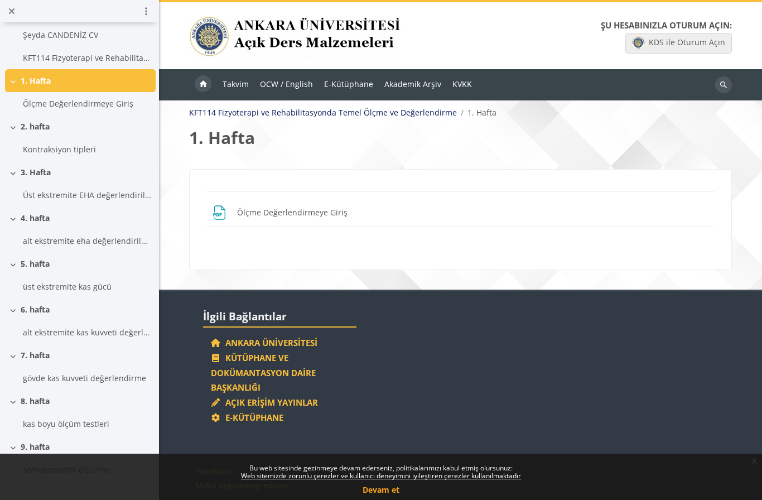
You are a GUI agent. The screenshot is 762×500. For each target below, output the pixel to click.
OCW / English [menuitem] (286, 84)
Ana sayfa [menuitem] (203, 84)
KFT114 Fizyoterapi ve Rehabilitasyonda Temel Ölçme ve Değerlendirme (323, 113)
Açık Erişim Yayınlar (270, 402)
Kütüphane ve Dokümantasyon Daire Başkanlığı (263, 372)
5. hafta (35, 263)
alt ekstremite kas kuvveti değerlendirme (87, 332)
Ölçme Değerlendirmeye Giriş (78, 103)
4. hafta (35, 218)
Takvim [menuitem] (236, 84)
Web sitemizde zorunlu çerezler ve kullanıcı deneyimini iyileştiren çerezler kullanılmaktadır (381, 475)
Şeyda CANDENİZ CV (60, 35)
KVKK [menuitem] (462, 84)
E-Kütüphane (252, 417)
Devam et (381, 489)
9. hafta (35, 446)
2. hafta (35, 126)
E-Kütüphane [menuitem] (348, 84)
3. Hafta (36, 172)
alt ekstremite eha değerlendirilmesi (87, 240)
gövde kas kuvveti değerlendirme (84, 378)
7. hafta (35, 355)
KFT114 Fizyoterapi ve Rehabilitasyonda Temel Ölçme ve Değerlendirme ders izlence (87, 57)
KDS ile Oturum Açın (687, 42)
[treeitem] (79, 35)
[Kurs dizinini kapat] (12, 11)
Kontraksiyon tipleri (59, 149)
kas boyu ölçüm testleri (66, 424)
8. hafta (35, 401)
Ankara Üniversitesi (269, 342)
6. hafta (35, 309)
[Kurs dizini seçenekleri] (146, 11)
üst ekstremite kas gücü (67, 286)
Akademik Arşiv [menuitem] (412, 84)
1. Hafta (36, 80)
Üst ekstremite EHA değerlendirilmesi (87, 195)
